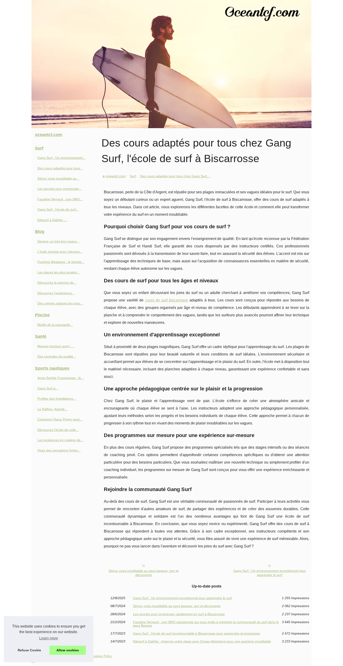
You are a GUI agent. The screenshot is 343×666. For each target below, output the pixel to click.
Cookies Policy (102, 656)
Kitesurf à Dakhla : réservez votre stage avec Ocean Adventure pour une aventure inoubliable (202, 641)
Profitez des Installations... (56, 398)
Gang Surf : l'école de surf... (58, 209)
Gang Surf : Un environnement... (61, 158)
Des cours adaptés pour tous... (60, 168)
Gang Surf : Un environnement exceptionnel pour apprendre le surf (269, 573)
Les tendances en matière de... (60, 440)
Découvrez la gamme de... (56, 282)
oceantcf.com (116, 176)
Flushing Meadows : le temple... (60, 262)
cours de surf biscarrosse (166, 300)
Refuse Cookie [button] (29, 650)
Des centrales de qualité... (56, 356)
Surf (133, 176)
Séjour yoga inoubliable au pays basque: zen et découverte (143, 573)
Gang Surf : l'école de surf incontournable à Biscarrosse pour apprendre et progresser (196, 633)
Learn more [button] (48, 638)
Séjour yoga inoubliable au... (58, 178)
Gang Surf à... (47, 388)
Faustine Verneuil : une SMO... (60, 199)
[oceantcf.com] (172, 64)
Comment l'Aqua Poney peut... (59, 419)
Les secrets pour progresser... (59, 189)
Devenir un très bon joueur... (58, 241)
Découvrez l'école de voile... (58, 430)
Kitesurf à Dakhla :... (52, 220)
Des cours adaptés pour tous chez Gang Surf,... (175, 176)
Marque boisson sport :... (55, 346)
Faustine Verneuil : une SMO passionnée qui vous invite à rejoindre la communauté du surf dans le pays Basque (206, 623)
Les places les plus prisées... (58, 272)
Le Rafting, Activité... (52, 409)
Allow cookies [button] (67, 650)
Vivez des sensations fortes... (58, 450)
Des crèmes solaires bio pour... (60, 303)
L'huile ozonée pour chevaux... (60, 251)
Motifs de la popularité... (55, 325)
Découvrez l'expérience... (56, 293)
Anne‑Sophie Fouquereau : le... (60, 378)
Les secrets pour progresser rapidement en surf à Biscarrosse (179, 614)
